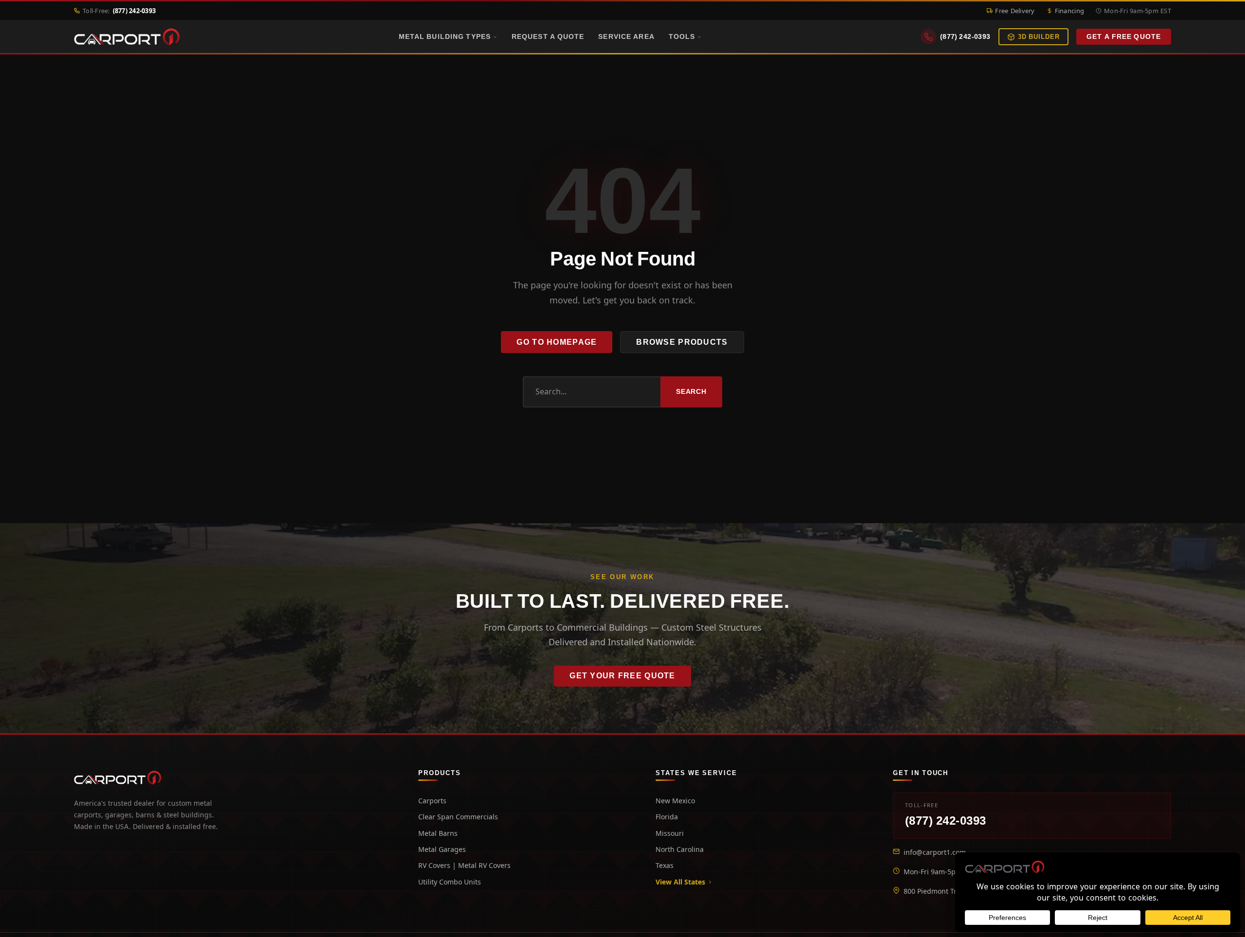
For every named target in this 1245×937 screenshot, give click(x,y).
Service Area (626, 36)
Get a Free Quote (1123, 37)
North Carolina (680, 849)
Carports (432, 800)
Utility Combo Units (449, 882)
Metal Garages (442, 849)
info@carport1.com (935, 852)
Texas (665, 865)
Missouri (670, 833)
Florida (667, 817)
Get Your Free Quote (622, 675)
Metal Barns (438, 833)
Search (691, 391)
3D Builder (1039, 36)
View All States (680, 882)
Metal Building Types (445, 36)
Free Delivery (1014, 11)
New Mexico (675, 800)
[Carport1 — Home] (127, 37)
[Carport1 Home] (117, 778)
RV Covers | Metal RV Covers (464, 865)
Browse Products (682, 342)
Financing (1069, 11)
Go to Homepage (556, 342)
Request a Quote (548, 36)
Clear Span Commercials (458, 817)
